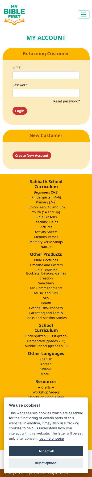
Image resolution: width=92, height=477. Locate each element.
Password (20, 85)
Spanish (46, 359)
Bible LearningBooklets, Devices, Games (46, 271)
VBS (46, 298)
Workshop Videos (46, 392)
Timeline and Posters (46, 265)
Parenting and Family (46, 313)
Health (46, 303)
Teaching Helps (46, 222)
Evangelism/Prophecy (46, 308)
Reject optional (46, 463)
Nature (46, 247)
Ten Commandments (46, 288)
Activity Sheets (46, 232)
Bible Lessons (46, 217)
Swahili (46, 369)
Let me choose (51, 438)
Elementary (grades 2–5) (46, 341)
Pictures (46, 227)
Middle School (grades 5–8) (46, 346)
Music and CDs (46, 293)
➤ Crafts (46, 387)
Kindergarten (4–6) (46, 197)
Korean (46, 364)
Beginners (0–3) (46, 192)
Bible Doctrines (46, 260)
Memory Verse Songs (46, 242)
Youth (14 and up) (46, 212)
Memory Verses (46, 237)
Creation (46, 278)
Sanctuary (46, 283)
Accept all (46, 451)
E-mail (17, 67)
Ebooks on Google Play (46, 397)
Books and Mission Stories (46, 318)
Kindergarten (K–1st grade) (46, 336)
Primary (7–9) (46, 202)
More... (46, 374)
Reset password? (66, 101)
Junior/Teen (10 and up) (46, 207)
